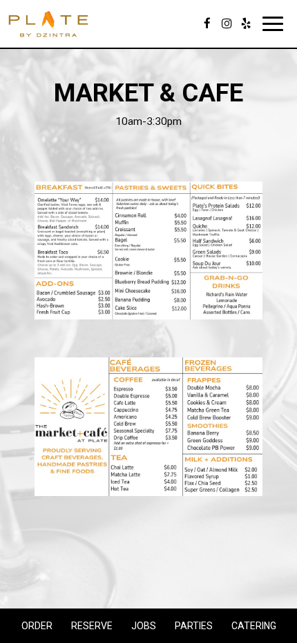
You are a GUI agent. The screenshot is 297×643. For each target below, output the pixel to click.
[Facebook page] (207, 23)
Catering (253, 625)
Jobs (143, 625)
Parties (194, 625)
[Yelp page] (246, 23)
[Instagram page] (226, 23)
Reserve (90, 625)
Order (35, 625)
